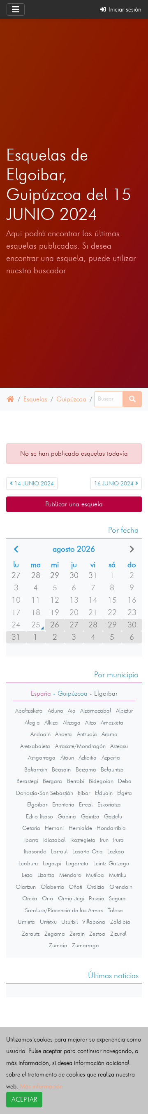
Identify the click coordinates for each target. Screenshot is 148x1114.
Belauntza (112, 769)
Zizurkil (118, 933)
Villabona (93, 921)
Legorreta (77, 863)
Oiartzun (26, 886)
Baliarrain (35, 769)
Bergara (52, 781)
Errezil (85, 804)
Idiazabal (54, 840)
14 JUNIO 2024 (33, 483)
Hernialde (80, 828)
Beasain (61, 769)
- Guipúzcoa (69, 693)
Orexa (29, 898)
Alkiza (51, 722)
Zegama (54, 933)
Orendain (120, 886)
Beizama (86, 769)
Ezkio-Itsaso (39, 816)
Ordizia (95, 886)
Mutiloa (95, 875)
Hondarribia (111, 828)
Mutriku (117, 875)
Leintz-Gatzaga (111, 863)
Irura (118, 840)
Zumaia (58, 945)
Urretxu (48, 921)
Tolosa (115, 910)
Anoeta (63, 734)
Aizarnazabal (95, 710)
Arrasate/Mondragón (80, 746)
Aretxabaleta (35, 746)
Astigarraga (42, 757)
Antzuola (87, 734)
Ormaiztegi (71, 898)
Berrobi (75, 781)
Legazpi (52, 863)
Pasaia (96, 898)
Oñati (75, 886)
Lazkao (115, 851)
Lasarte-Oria (87, 851)
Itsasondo (35, 851)
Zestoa (97, 933)
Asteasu (119, 746)
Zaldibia (120, 921)
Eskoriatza (109, 804)
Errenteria (63, 804)
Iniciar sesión (124, 9)
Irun (104, 840)
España (41, 693)
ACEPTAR (24, 1099)
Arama (110, 734)
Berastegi (27, 781)
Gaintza (90, 816)
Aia (72, 710)
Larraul (59, 851)
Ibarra (31, 840)
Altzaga (72, 722)
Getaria (31, 828)
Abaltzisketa (29, 710)
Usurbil (69, 921)
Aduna (55, 710)
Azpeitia (111, 757)
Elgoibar (37, 804)
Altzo (90, 722)
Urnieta (26, 921)
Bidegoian (101, 781)
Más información (41, 1086)
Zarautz (30, 933)
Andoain (40, 734)
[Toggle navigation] (16, 9)
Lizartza (46, 875)
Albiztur (124, 710)
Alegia (32, 722)
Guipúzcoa (71, 399)
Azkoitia (88, 757)
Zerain (77, 933)
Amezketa (112, 722)
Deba (125, 781)
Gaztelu (113, 816)
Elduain (104, 793)
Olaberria (52, 886)
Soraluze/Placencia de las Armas (64, 910)
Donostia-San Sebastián (44, 793)
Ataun (67, 757)
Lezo (27, 875)
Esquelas (35, 399)
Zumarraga (85, 945)
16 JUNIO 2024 (114, 483)
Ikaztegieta (82, 840)
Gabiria (67, 816)
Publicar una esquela (74, 504)
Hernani (54, 828)
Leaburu (28, 863)
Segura (117, 898)
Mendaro (70, 875)
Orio (47, 898)
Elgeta (124, 793)
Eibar (84, 793)
